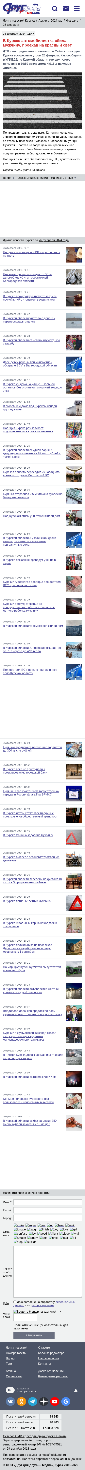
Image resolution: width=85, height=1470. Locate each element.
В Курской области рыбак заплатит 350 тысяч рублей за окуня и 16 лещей (30, 1122)
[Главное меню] (76, 8)
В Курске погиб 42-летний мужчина (27, 901)
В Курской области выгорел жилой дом (29, 1076)
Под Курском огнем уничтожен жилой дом (31, 516)
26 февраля (11, 24)
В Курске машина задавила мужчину (28, 835)
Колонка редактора (51, 1353)
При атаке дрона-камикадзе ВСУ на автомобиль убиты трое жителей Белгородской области (27, 277)
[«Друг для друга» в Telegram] (32, 1401)
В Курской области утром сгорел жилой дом (33, 625)
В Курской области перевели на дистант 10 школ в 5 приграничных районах (32, 880)
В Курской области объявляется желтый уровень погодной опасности (31, 990)
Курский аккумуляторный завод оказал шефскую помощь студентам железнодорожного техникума (29, 1036)
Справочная (14, 1376)
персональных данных (66, 1458)
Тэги (9, 1363)
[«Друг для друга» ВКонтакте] (10, 1401)
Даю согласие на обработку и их (44, 1303)
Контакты (44, 1363)
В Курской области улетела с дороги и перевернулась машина (29, 319)
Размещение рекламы (53, 1376)
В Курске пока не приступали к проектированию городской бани (25, 770)
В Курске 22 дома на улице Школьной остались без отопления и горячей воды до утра (32, 387)
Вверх (7, 177)
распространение (42, 1305)
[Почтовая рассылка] (65, 8)
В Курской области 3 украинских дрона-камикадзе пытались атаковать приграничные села (30, 541)
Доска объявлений (50, 1371)
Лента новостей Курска (19, 20)
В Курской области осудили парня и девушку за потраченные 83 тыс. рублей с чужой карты (32, 453)
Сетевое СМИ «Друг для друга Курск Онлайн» (34, 1436)
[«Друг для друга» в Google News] (65, 1401)
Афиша (11, 1371)
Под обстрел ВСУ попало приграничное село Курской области (30, 671)
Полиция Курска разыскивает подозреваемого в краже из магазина (28, 429)
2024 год (56, 20)
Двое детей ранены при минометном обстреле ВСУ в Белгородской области (30, 363)
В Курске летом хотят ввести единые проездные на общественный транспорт (30, 814)
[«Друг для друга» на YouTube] (54, 1401)
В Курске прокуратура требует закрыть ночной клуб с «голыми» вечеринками (30, 297)
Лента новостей (16, 1347)
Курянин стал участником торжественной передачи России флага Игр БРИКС (31, 792)
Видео (10, 1358)
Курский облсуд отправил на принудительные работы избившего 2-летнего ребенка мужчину (29, 607)
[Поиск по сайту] (54, 8)
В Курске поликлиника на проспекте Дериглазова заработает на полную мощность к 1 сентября (27, 948)
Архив (43, 20)
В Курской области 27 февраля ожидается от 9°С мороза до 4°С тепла (32, 649)
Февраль (72, 20)
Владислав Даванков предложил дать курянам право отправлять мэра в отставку (32, 1012)
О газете (44, 1347)
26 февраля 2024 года (54, 240)
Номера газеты (16, 1353)
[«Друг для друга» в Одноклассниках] (21, 1401)
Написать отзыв (62, 177)
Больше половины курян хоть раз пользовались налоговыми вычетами (28, 1100)
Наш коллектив (48, 1358)
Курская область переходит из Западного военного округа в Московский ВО (31, 473)
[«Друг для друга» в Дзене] (43, 1401)
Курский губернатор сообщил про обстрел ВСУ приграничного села (32, 583)
